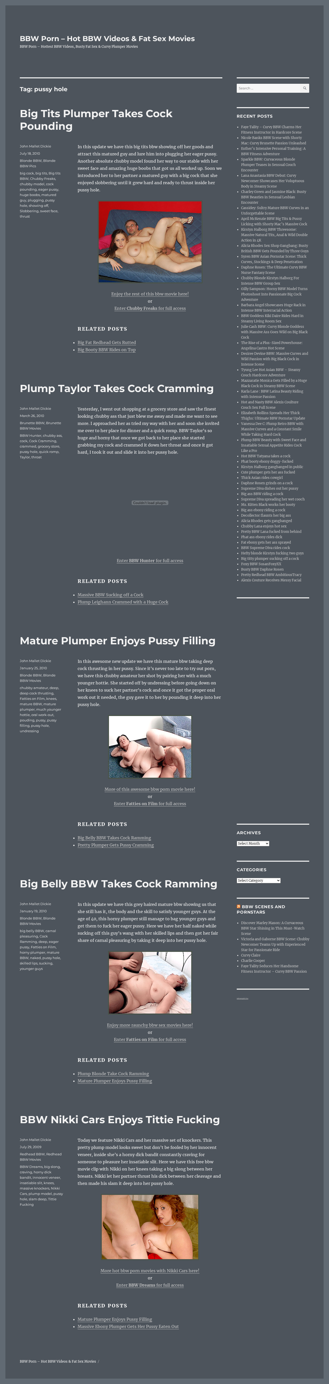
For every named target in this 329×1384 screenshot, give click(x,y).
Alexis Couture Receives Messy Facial (271, 580)
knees (51, 698)
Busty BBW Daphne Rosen (262, 569)
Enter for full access (150, 308)
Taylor (25, 457)
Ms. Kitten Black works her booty (268, 505)
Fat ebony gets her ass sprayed (266, 542)
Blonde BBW (31, 161)
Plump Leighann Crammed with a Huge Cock (123, 602)
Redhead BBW (32, 1154)
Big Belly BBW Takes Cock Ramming (114, 837)
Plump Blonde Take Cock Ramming (113, 1073)
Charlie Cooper (253, 961)
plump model (40, 1194)
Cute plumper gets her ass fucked (268, 472)
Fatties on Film (32, 698)
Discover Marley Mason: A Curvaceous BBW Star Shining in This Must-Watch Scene (273, 928)
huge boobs (30, 195)
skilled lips (29, 963)
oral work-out (42, 715)
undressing (29, 731)
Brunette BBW (32, 423)
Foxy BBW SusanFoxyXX (261, 564)
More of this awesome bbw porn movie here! (150, 789)
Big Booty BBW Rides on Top (107, 349)
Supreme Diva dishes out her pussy (269, 488)
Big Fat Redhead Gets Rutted (107, 342)
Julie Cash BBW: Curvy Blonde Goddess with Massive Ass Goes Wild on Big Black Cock (274, 332)
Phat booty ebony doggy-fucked (267, 461)
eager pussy (48, 189)
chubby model (32, 184)
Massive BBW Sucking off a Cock (110, 594)
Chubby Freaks (42, 179)
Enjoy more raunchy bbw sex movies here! (150, 1025)
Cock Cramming (42, 441)
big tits (41, 173)
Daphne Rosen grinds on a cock (267, 483)
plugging (36, 200)
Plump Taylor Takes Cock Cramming (117, 388)
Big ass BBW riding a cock (262, 494)
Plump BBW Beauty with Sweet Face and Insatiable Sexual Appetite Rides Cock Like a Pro (273, 445)
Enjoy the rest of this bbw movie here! (150, 293)
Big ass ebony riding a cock (263, 510)
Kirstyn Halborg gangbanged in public (272, 467)
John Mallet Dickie (35, 146)
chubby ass (52, 435)
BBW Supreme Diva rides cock (265, 548)
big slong (52, 1167)
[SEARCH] (304, 88)
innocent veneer (46, 1177)
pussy (40, 720)
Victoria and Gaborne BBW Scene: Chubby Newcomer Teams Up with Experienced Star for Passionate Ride (275, 944)
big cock (27, 173)
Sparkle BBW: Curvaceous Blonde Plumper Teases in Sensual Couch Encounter (268, 164)
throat (36, 457)
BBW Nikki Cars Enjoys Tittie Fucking (120, 1119)
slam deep (38, 1199)
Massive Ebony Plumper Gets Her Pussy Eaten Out (128, 1326)
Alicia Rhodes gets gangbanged (266, 521)
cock (24, 441)
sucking (45, 963)
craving (26, 1172)
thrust (25, 216)
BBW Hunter (30, 435)
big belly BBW (32, 931)
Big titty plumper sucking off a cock (270, 558)
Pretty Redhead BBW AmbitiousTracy (271, 575)
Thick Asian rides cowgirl (262, 478)
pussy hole (29, 452)
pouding (27, 720)
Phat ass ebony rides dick (261, 537)
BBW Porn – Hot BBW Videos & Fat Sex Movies (107, 38)
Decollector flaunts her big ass (266, 515)
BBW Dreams (31, 1167)
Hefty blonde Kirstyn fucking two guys (272, 553)
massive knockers (34, 1188)
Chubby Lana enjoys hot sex (264, 526)
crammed (28, 446)
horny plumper (32, 952)
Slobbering (29, 211)
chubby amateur (34, 688)
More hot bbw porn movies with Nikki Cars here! (149, 1270)
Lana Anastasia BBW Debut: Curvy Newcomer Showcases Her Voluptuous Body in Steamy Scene (272, 181)
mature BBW (31, 704)
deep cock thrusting (36, 693)
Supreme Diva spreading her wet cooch (273, 499)
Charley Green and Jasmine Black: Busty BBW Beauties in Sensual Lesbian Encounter (273, 197)
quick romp (49, 452)
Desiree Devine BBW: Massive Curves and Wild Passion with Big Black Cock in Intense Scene (274, 359)
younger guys (31, 969)
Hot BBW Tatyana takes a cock (265, 456)
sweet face (49, 211)
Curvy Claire (250, 955)
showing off (38, 205)
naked (35, 958)
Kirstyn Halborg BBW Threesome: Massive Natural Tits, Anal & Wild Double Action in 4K (274, 235)
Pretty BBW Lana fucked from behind (271, 532)
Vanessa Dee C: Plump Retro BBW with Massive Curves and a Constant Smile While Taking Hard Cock (272, 429)
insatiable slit (31, 1183)
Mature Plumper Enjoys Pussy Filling (118, 640)
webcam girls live (242, 998)
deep (54, 688)
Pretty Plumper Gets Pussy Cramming (116, 845)
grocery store (48, 446)
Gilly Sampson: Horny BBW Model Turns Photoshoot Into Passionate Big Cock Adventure (274, 294)
